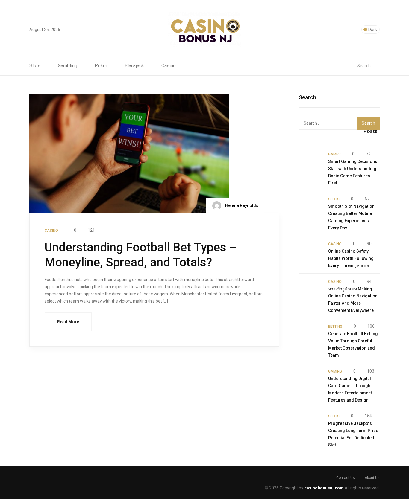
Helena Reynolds (241, 205)
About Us (372, 478)
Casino (168, 66)
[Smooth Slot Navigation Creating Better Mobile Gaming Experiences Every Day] (310, 207)
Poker (101, 66)
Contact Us (345, 478)
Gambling (67, 66)
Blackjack (134, 66)
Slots (34, 66)
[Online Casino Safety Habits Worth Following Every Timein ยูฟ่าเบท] (310, 251)
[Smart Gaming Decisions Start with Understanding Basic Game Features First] (310, 162)
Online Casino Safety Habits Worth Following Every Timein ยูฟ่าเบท (351, 258)
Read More (68, 321)
